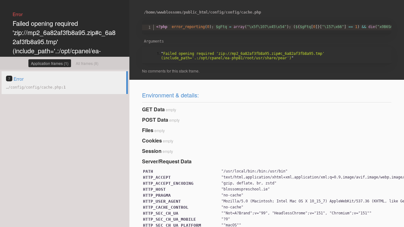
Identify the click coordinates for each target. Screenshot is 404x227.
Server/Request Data (167, 161)
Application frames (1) (49, 63)
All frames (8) (87, 63)
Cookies (152, 140)
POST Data (155, 119)
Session (152, 150)
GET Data (153, 109)
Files (147, 130)
